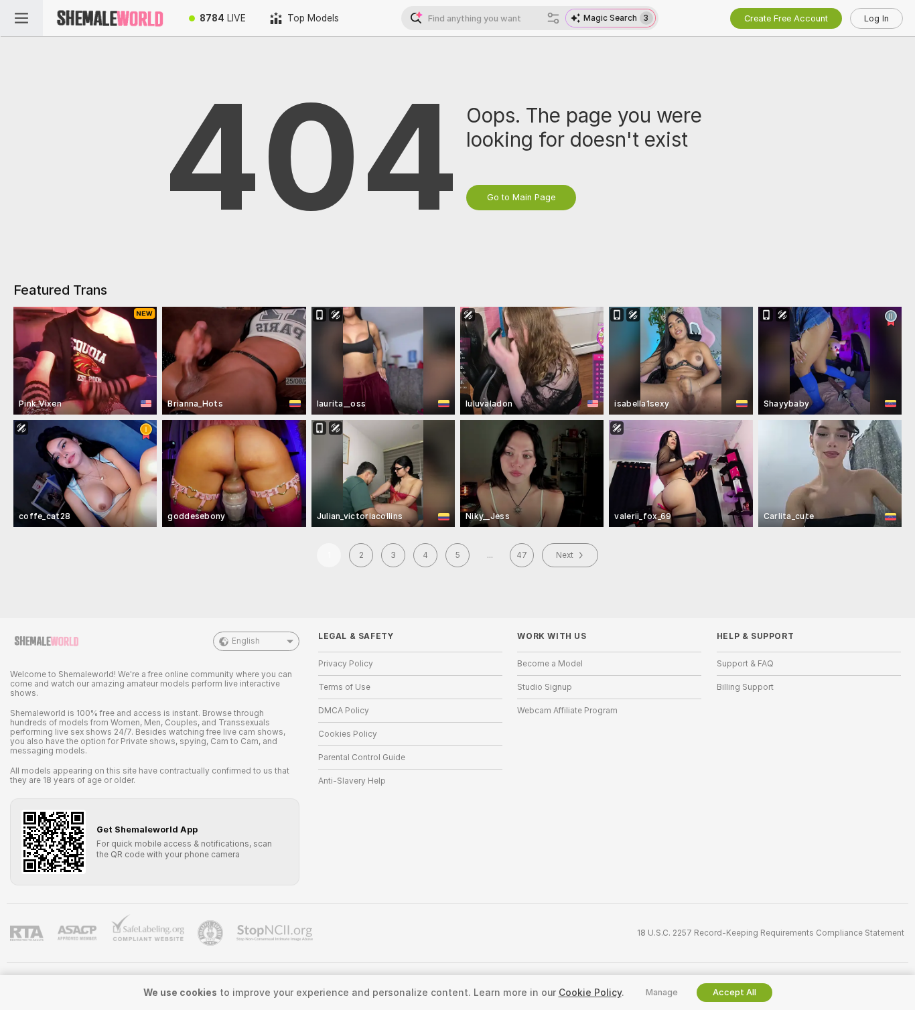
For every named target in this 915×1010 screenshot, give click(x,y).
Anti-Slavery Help (352, 781)
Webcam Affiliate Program (567, 710)
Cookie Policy (590, 992)
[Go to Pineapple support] (212, 933)
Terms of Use (344, 687)
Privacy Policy (345, 663)
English (246, 641)
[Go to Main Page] (110, 18)
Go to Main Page (521, 197)
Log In (876, 18)
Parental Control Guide (361, 757)
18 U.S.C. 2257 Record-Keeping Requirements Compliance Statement (770, 933)
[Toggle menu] (21, 18)
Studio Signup (544, 687)
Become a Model (550, 663)
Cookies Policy (347, 734)
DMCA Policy (343, 710)
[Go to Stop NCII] (275, 933)
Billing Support (745, 687)
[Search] (553, 18)
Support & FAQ (745, 663)
